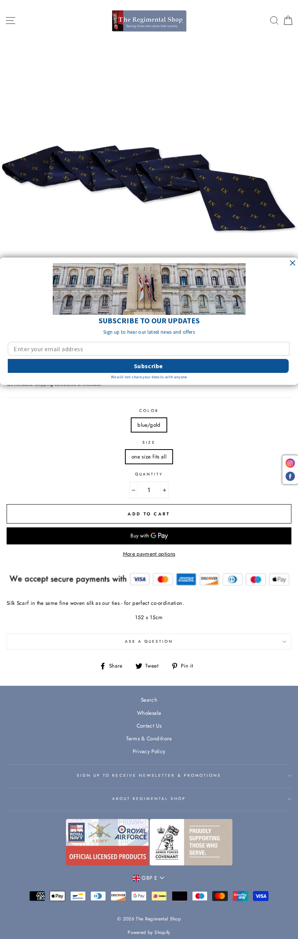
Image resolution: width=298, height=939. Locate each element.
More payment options (149, 554)
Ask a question (149, 641)
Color (148, 411)
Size (148, 442)
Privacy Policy (149, 751)
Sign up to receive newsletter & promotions (149, 775)
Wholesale (149, 713)
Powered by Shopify (149, 932)
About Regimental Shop (149, 799)
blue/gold (148, 425)
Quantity (149, 474)
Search (149, 700)
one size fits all (149, 456)
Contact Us (149, 726)
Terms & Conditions (149, 738)
